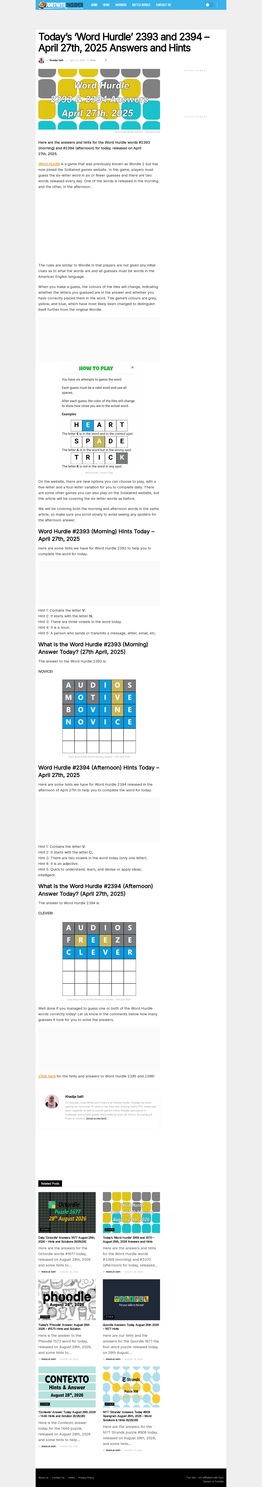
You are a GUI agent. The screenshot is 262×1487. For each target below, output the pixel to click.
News (106, 5)
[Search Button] (222, 5)
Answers (121, 5)
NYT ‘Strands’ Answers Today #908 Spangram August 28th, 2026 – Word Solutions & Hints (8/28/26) (127, 1416)
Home (94, 5)
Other (93, 60)
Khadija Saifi (56, 60)
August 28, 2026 (69, 1272)
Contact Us (163, 5)
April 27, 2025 (77, 60)
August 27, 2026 (133, 1450)
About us (43, 1477)
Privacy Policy (86, 1477)
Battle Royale (141, 5)
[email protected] (96, 1118)
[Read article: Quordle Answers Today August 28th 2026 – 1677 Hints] (131, 1299)
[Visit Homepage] (60, 5)
